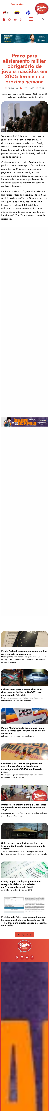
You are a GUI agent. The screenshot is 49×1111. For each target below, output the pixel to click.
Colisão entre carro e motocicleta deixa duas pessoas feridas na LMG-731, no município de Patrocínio (21, 692)
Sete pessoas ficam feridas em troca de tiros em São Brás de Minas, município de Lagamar (23, 845)
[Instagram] (9, 19)
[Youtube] (15, 19)
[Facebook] (3, 19)
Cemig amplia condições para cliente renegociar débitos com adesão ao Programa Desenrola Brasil (21, 884)
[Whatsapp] (20, 19)
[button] (43, 19)
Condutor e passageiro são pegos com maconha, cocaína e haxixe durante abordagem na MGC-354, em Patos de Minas (21, 768)
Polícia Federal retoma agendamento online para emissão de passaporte (24, 652)
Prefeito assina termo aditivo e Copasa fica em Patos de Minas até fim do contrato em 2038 (23, 807)
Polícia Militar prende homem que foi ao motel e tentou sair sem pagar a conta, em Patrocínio (23, 730)
